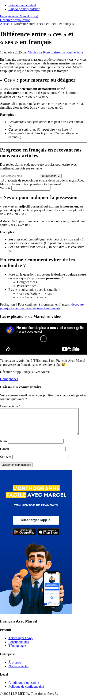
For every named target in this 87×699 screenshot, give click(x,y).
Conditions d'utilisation (23, 682)
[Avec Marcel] (36, 613)
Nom (3, 441)
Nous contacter (18, 666)
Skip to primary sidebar (23, 9)
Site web (6, 457)
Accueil (5, 24)
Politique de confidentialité (26, 686)
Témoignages (17, 645)
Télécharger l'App (20, 638)
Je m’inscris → (51, 175)
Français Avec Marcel (19, 16)
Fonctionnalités (18, 642)
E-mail (4, 449)
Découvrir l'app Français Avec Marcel (25, 372)
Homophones (9, 379)
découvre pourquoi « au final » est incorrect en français (42, 306)
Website (5, 188)
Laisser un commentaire (67, 52)
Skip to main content (22, 5)
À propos (14, 662)
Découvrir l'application (15, 20)
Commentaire (10, 406)
